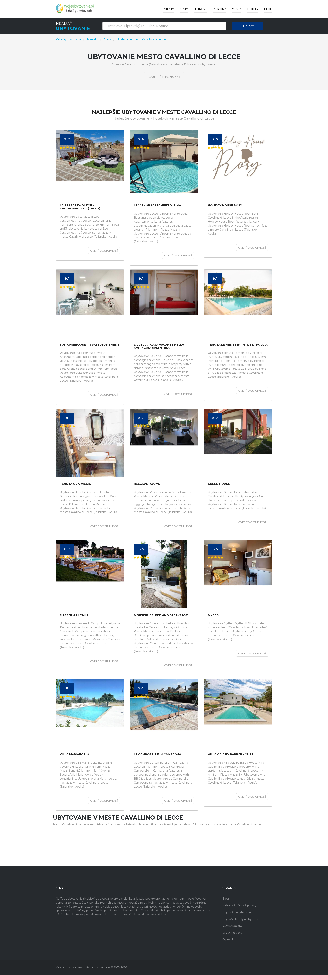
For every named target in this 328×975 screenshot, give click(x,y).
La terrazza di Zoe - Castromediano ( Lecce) (80, 207)
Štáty (184, 9)
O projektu (229, 939)
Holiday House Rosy (225, 205)
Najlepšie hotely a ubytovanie (241, 919)
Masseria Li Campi (74, 615)
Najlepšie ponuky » (164, 76)
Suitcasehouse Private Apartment (89, 344)
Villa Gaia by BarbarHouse (230, 754)
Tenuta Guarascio (75, 484)
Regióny (219, 9)
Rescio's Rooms (147, 484)
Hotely (252, 9)
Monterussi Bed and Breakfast (161, 615)
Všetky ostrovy (232, 932)
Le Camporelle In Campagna (157, 754)
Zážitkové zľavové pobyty (239, 905)
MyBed (213, 615)
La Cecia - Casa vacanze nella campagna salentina (159, 346)
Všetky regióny (232, 926)
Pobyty (168, 9)
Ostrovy (200, 9)
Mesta (236, 9)
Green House (219, 484)
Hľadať (247, 26)
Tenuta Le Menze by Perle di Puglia (237, 344)
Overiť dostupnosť (104, 250)
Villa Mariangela (74, 754)
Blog (268, 9)
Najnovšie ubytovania (236, 912)
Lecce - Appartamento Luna (157, 205)
